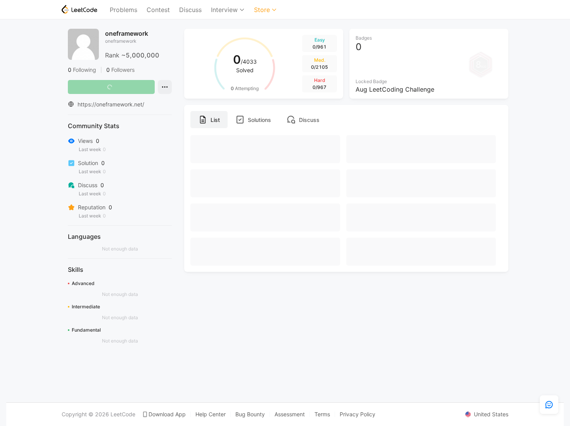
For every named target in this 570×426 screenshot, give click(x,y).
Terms (322, 414)
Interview (224, 10)
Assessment (290, 414)
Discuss (190, 10)
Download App (167, 414)
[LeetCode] (79, 9)
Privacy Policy (357, 414)
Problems (123, 10)
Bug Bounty (250, 414)
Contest (158, 10)
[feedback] (549, 404)
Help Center (210, 414)
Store (262, 10)
